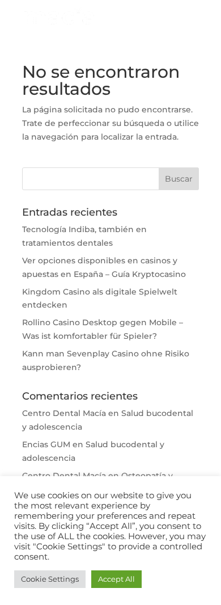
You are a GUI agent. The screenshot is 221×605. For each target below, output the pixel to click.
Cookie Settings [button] (50, 578)
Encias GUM (46, 444)
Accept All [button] (116, 578)
